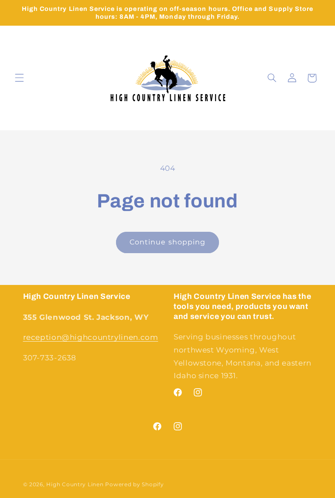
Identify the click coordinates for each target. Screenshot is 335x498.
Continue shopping (167, 242)
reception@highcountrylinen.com (90, 337)
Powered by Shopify (134, 484)
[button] (19, 78)
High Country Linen (74, 484)
